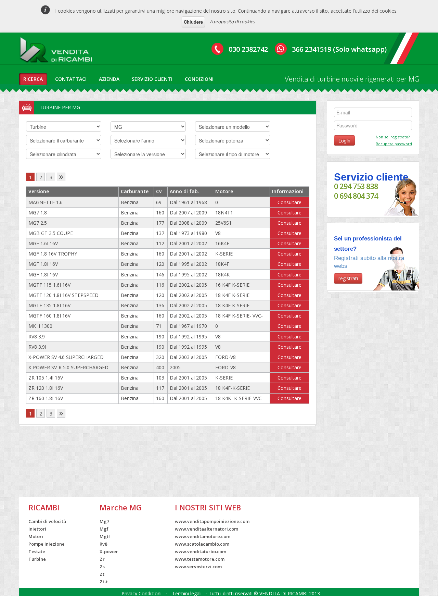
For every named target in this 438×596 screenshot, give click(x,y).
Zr (102, 559)
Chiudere (193, 21)
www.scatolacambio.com (202, 544)
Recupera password (394, 143)
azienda (109, 79)
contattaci (71, 79)
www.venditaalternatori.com (206, 529)
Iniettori (37, 529)
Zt (102, 574)
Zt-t (104, 582)
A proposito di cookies (232, 21)
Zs (102, 566)
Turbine (37, 559)
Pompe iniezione (46, 544)
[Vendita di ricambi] (57, 51)
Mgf (104, 529)
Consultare (289, 202)
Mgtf (105, 536)
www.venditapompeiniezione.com (212, 521)
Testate (36, 551)
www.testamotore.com (199, 559)
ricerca (33, 79)
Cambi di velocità (47, 521)
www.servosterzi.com (198, 566)
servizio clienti (152, 79)
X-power (109, 551)
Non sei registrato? (393, 136)
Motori (35, 536)
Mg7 (104, 521)
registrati (348, 278)
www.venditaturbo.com (200, 551)
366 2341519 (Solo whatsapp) (339, 49)
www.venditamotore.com (202, 536)
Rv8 (103, 544)
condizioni (199, 79)
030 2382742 (248, 49)
